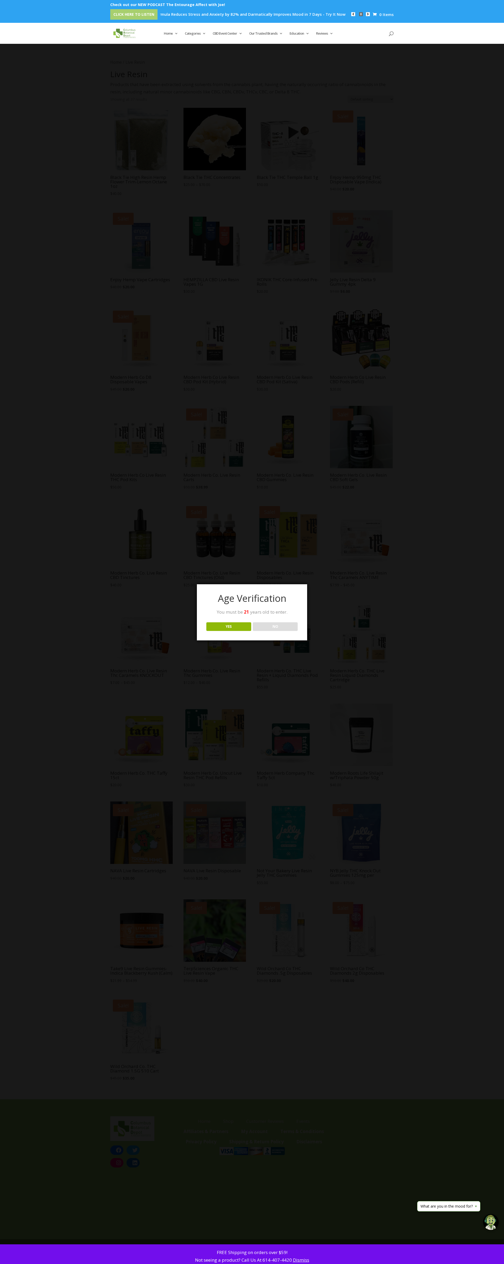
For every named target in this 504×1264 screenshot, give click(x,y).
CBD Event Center (225, 33)
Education (297, 33)
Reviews (322, 33)
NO (275, 626)
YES (229, 626)
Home (168, 33)
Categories (193, 33)
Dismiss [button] (301, 1260)
